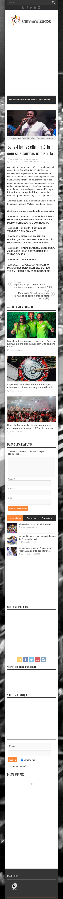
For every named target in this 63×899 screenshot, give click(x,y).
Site (10, 498)
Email (10, 488)
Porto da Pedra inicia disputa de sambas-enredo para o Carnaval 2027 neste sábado (30, 426)
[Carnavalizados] (31, 23)
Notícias (35, 159)
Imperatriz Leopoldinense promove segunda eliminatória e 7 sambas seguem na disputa (30, 386)
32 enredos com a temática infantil (35, 524)
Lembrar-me (29, 760)
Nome (11, 479)
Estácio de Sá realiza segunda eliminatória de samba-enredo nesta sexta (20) (30, 295)
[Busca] (53, 2)
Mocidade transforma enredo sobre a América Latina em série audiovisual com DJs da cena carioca (31, 344)
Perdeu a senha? (18, 766)
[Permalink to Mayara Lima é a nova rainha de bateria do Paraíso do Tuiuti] (12, 544)
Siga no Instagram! (33, 789)
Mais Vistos (15, 518)
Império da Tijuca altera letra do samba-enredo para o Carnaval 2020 (33, 284)
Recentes (31, 518)
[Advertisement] (31, 60)
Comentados (47, 518)
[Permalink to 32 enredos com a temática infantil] (12, 532)
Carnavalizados (19, 159)
